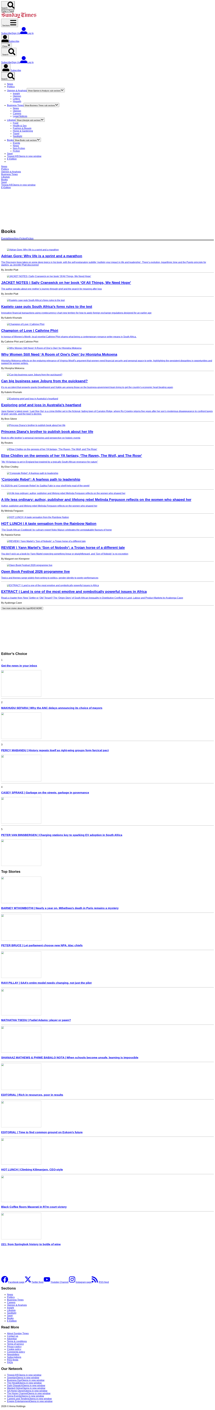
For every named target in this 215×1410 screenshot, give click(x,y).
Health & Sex (20, 125)
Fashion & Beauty (22, 128)
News (10, 84)
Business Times (15, 105)
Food (15, 123)
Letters (16, 99)
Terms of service (15, 1344)
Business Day (25, 1380)
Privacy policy (14, 1346)
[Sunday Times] (18, 17)
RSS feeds (12, 1360)
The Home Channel (28, 1393)
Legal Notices (20, 116)
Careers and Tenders (29, 1398)
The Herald (24, 1383)
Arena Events (25, 1396)
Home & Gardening (23, 131)
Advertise (12, 1338)
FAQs (10, 1362)
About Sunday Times (18, 1333)
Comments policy (16, 1352)
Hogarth (17, 101)
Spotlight (17, 136)
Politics (11, 86)
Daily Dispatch (26, 1385)
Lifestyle (11, 120)
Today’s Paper (7, 11)
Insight (16, 93)
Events (16, 143)
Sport (10, 153)
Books (10, 140)
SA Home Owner (27, 1391)
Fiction (16, 151)
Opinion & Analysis (17, 90)
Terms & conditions (17, 1341)
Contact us (12, 1336)
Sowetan (23, 1377)
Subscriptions (14, 1357)
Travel (16, 133)
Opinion (17, 96)
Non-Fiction (19, 148)
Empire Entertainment (30, 1401)
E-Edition (12, 159)
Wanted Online (26, 1388)
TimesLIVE (24, 156)
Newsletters (13, 1354)
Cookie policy (14, 1349)
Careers (17, 113)
